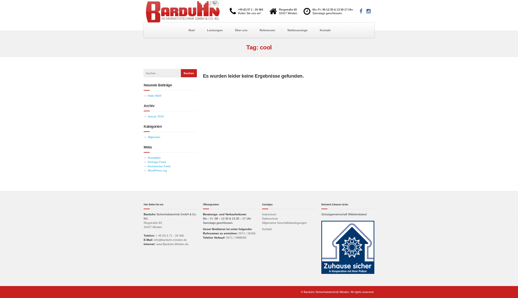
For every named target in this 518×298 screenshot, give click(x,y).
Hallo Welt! (154, 95)
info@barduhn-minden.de (170, 239)
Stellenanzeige (297, 30)
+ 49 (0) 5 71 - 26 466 (170, 235)
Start (191, 30)
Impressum (269, 214)
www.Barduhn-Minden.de (172, 244)
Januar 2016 (156, 116)
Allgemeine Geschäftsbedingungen (284, 222)
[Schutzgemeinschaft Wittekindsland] (348, 247)
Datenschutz (270, 218)
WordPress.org (157, 170)
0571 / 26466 (247, 233)
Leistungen (215, 30)
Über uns (241, 30)
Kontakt (325, 30)
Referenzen (267, 30)
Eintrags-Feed (157, 162)
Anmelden (154, 157)
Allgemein (154, 137)
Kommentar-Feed (159, 166)
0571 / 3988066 (236, 237)
